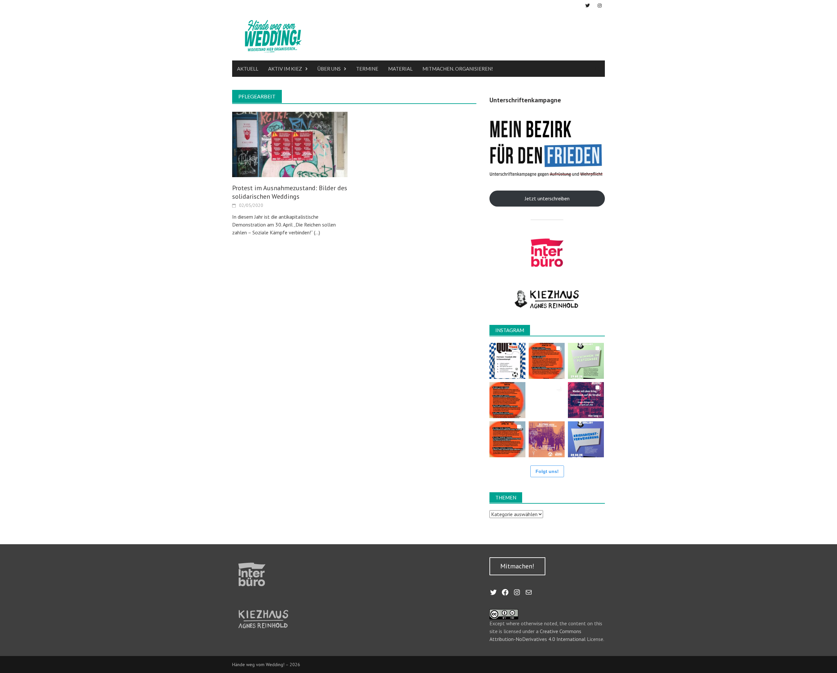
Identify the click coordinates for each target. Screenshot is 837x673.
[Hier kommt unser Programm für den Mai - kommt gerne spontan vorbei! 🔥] (507, 400)
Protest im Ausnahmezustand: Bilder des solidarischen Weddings (289, 192)
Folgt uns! (547, 471)
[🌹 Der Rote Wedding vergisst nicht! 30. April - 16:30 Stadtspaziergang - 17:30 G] (547, 439)
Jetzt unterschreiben (547, 198)
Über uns (329, 69)
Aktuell (247, 69)
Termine (367, 69)
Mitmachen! (517, 566)
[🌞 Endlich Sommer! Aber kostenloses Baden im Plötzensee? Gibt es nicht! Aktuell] (586, 361)
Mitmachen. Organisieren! (457, 69)
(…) (316, 232)
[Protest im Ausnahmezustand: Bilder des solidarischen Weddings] (290, 144)
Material (400, 69)
